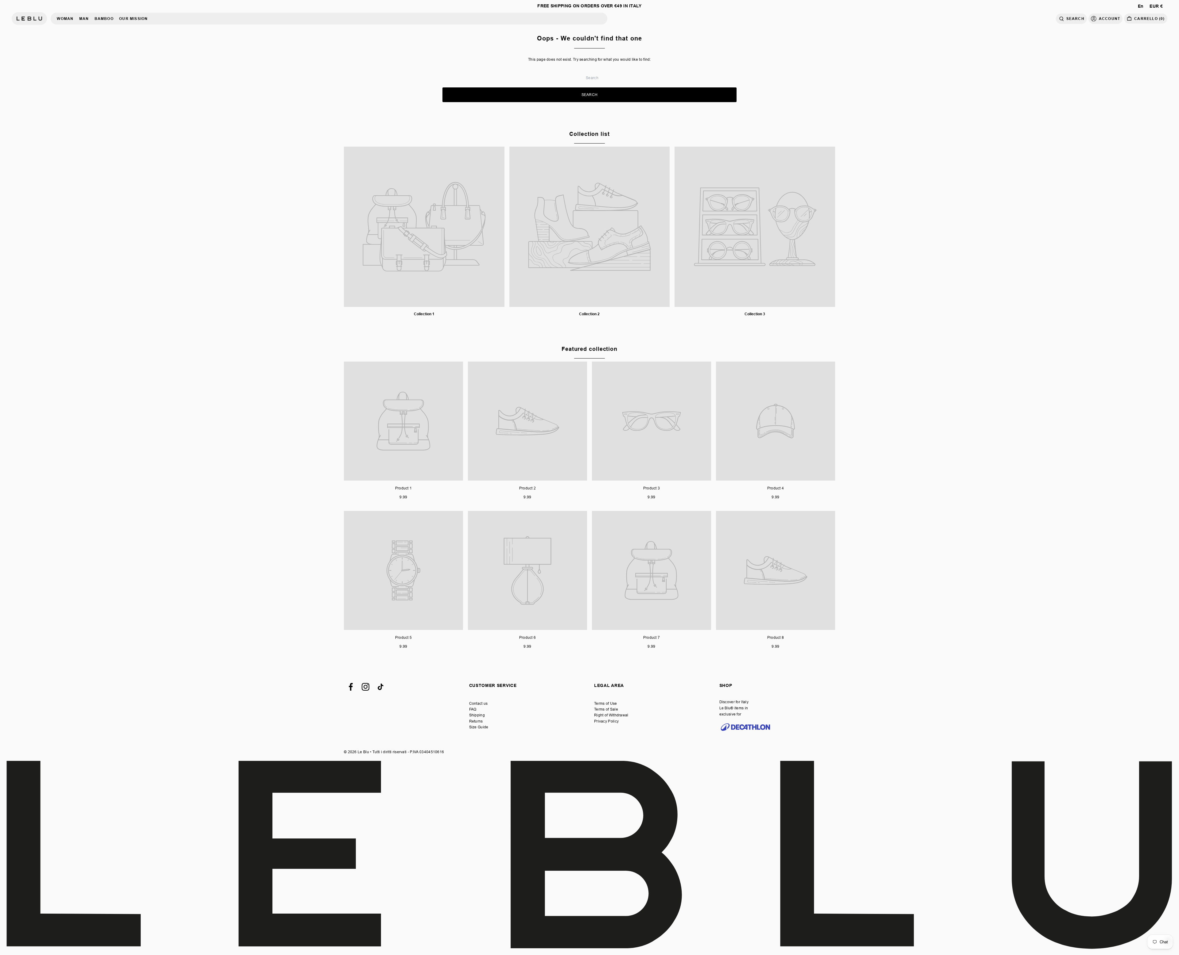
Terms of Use (605, 703)
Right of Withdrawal (611, 715)
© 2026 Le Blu (356, 752)
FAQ (473, 709)
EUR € (1156, 6)
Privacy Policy (606, 721)
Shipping (477, 715)
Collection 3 (755, 314)
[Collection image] (424, 227)
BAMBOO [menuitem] (104, 18)
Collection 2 (589, 314)
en (1141, 6)
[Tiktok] (380, 687)
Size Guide (478, 727)
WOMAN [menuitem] (65, 18)
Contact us (478, 703)
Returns (476, 721)
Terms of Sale (606, 709)
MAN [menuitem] (84, 18)
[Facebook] (351, 687)
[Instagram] (365, 687)
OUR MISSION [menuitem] (133, 18)
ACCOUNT (1109, 18)
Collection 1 (424, 314)
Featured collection (589, 349)
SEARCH (1075, 18)
